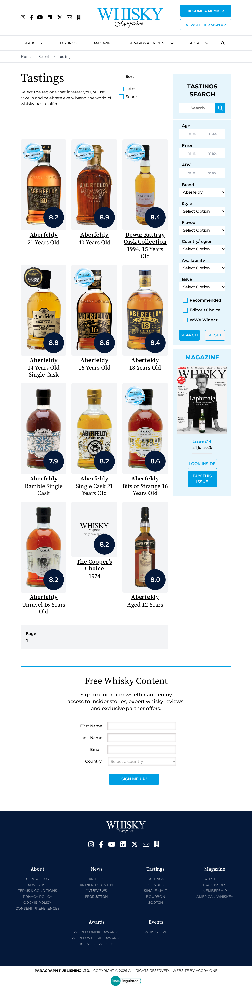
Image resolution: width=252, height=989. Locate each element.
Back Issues (214, 885)
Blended (155, 885)
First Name (91, 726)
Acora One (206, 970)
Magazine (103, 43)
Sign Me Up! (134, 779)
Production (96, 896)
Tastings (68, 43)
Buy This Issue (202, 479)
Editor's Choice (205, 310)
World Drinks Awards (97, 932)
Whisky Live (155, 932)
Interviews (96, 890)
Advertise (37, 885)
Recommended (205, 300)
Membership (215, 890)
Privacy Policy (37, 896)
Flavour (189, 222)
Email (95, 749)
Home (26, 56)
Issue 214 (202, 441)
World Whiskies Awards (97, 938)
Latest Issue (215, 879)
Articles (33, 43)
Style (187, 203)
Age (186, 125)
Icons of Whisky (96, 944)
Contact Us (37, 879)
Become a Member (206, 11)
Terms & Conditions (37, 890)
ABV (186, 165)
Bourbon (155, 896)
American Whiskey (214, 896)
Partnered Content (96, 884)
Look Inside (202, 463)
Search (45, 56)
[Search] (220, 108)
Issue (187, 279)
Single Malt (155, 890)
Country (93, 761)
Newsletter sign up (206, 25)
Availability (193, 260)
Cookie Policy (37, 902)
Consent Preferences (38, 908)
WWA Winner (204, 320)
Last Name (91, 737)
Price (187, 145)
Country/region (197, 241)
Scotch (155, 902)
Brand (188, 184)
